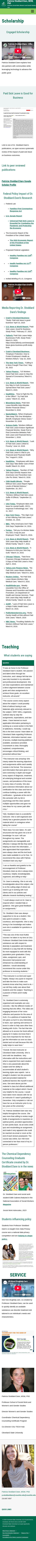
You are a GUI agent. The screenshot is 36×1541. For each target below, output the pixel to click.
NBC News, (11, 622)
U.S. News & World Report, (17, 327)
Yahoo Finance (12, 372)
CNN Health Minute (14, 481)
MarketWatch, (12, 414)
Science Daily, (12, 425)
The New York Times (15, 363)
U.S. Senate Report (20, 222)
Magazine (7, 1204)
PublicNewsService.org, (16, 613)
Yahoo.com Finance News (17, 568)
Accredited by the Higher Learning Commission (15, 1537)
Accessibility (5, 1535)
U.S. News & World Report (17, 383)
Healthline (10, 394)
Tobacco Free (25, 1533)
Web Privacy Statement (8, 1530)
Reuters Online (12, 577)
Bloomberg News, (14, 403)
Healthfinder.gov (13, 586)
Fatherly (9, 336)
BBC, (8, 524)
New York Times (13, 515)
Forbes (9, 530)
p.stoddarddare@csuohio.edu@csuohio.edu (19, 1495)
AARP (8, 604)
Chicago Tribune (13, 557)
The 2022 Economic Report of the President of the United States (21, 242)
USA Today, (11, 504)
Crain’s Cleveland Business (17, 318)
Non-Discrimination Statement (10, 1533)
